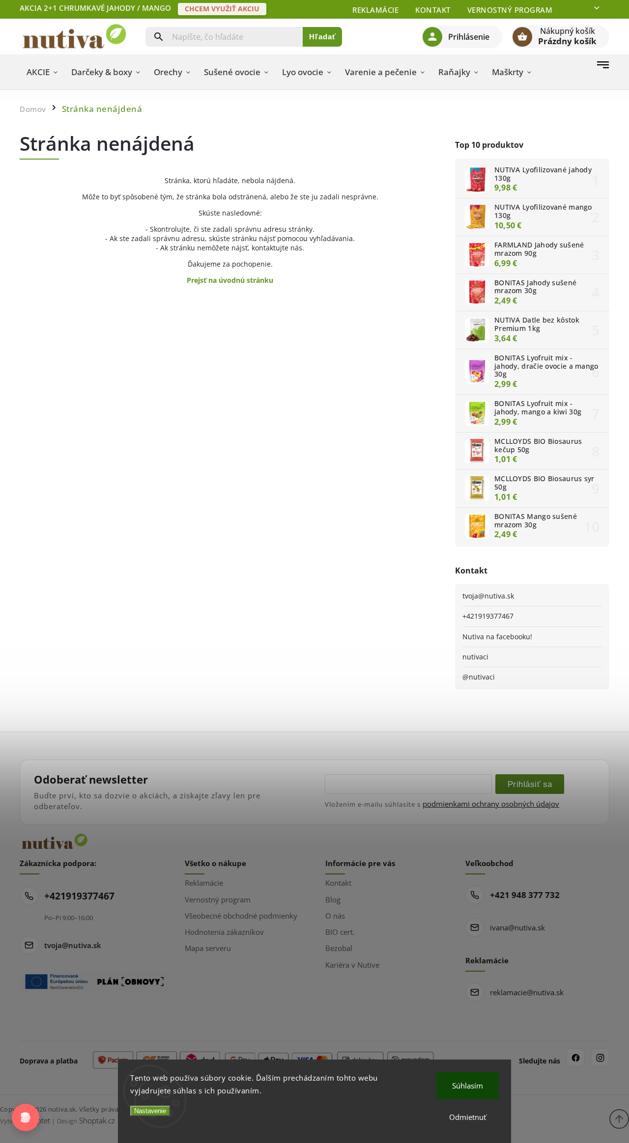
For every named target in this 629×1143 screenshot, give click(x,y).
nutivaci (475, 656)
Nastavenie (150, 1111)
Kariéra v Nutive (352, 965)
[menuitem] (42, 72)
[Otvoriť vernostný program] (25, 1117)
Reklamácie (375, 10)
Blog (333, 899)
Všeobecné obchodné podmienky (241, 916)
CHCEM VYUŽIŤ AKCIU (222, 8)
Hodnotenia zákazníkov (224, 932)
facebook (575, 1057)
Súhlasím (467, 1085)
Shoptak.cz (97, 1120)
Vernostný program (510, 10)
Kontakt (433, 10)
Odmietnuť (467, 1117)
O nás (335, 916)
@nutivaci (478, 676)
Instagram (600, 1057)
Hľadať (322, 36)
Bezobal (338, 948)
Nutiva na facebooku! (497, 636)
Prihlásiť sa (530, 784)
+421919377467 (488, 616)
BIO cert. (340, 932)
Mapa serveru (208, 948)
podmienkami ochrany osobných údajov (491, 804)
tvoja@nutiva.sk (488, 595)
